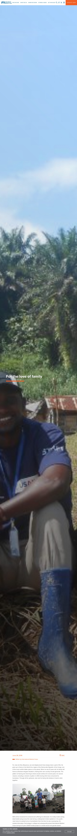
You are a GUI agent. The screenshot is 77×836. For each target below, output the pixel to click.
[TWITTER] (61, 3)
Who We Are (15, 2)
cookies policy (10, 833)
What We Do (23, 2)
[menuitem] (15, 2)
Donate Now (71, 2)
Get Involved (51, 2)
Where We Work (32, 2)
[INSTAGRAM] (64, 3)
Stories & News (42, 2)
